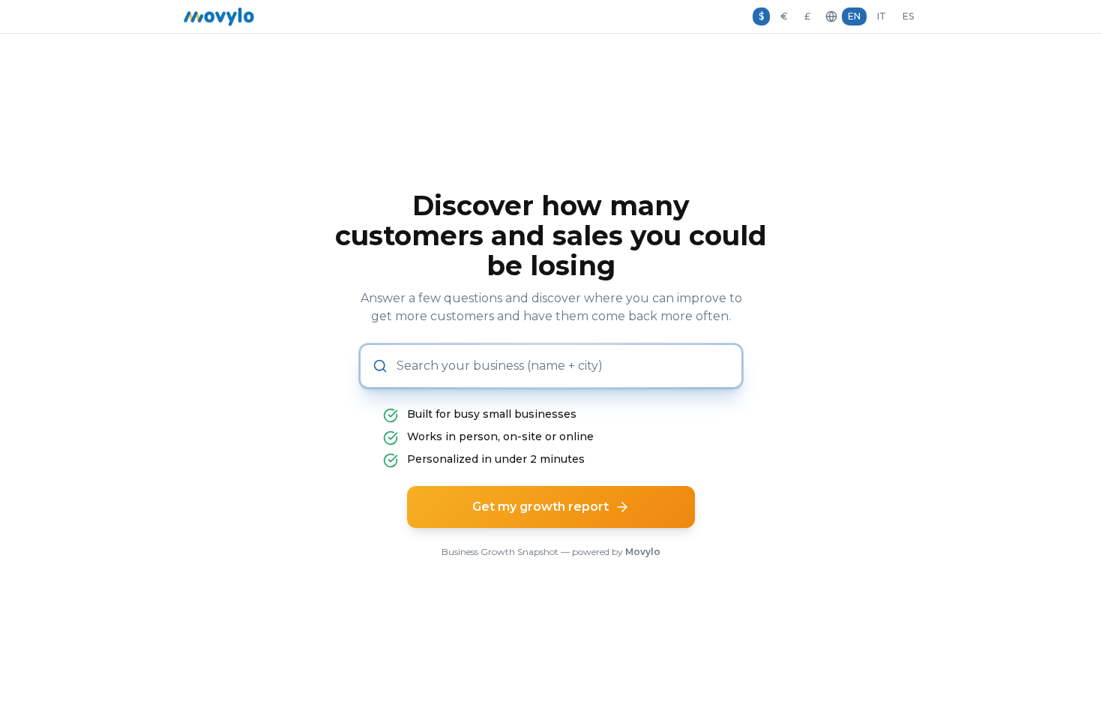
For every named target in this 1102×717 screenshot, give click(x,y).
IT (881, 16)
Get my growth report (540, 507)
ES (908, 16)
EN (854, 16)
